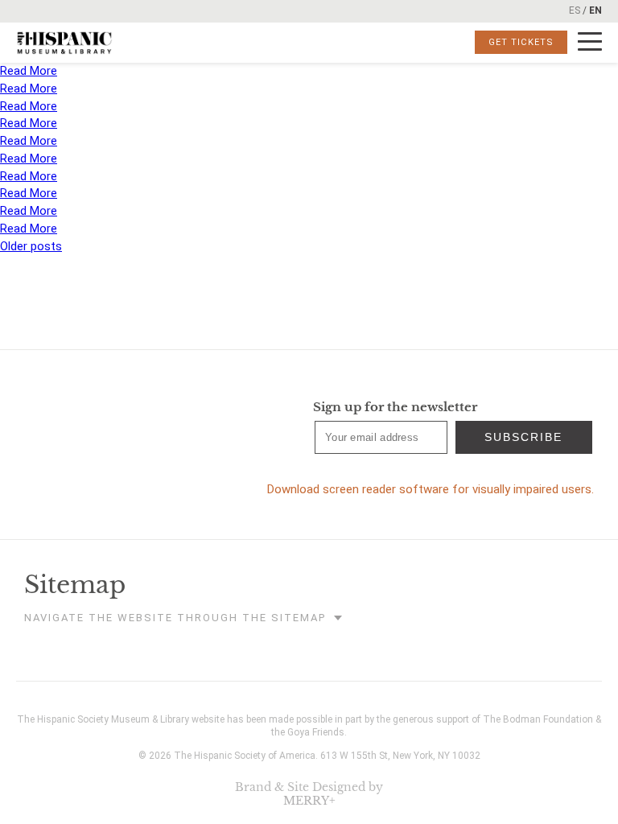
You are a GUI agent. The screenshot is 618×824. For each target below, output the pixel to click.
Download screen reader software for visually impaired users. (430, 489)
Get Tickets (521, 42)
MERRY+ (309, 800)
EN (595, 10)
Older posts (31, 246)
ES (574, 10)
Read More (28, 71)
